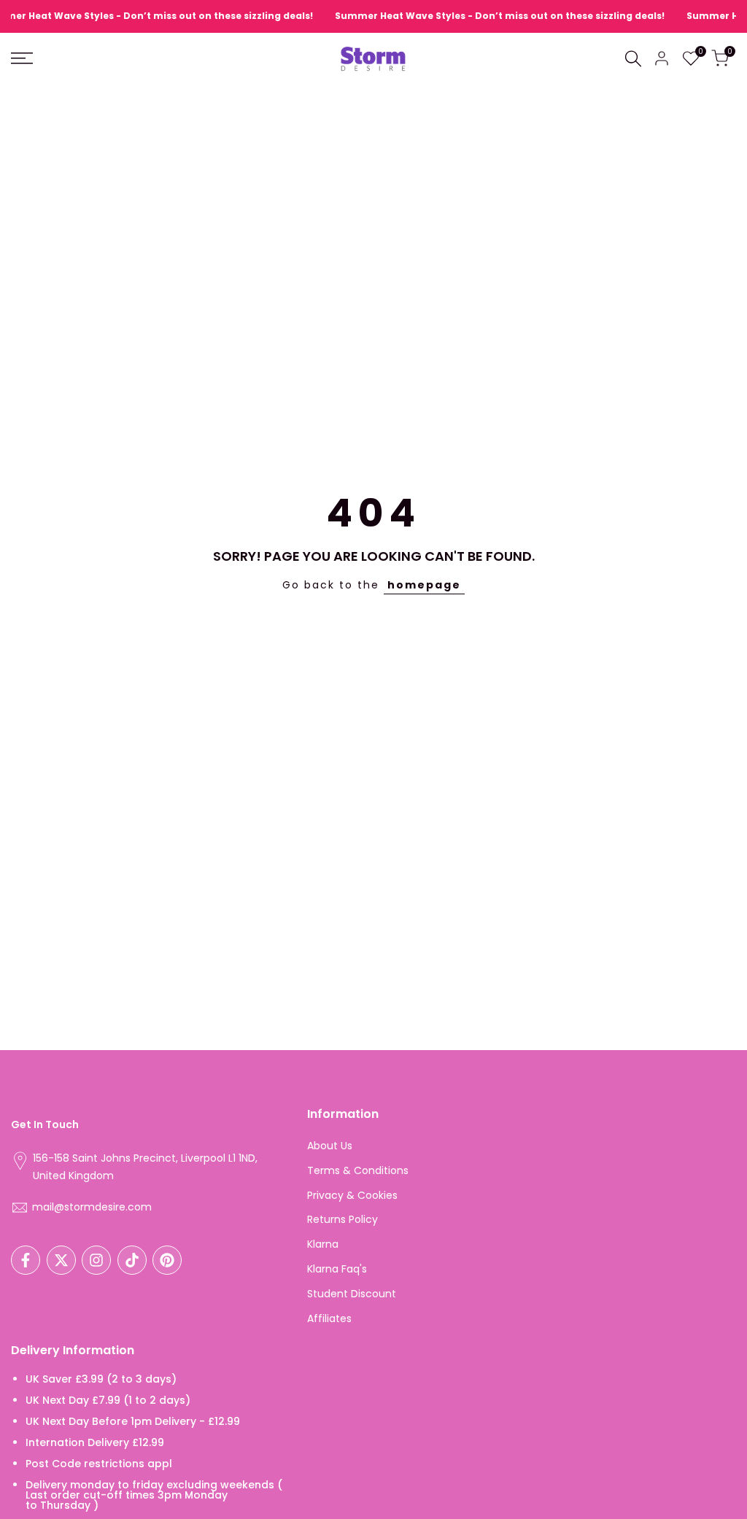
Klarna (322, 1244)
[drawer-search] (633, 58)
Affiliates (329, 1318)
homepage (424, 585)
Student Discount (351, 1293)
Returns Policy (342, 1219)
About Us (329, 1145)
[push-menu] (22, 58)
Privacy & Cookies (352, 1195)
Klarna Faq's (337, 1269)
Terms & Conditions (358, 1170)
